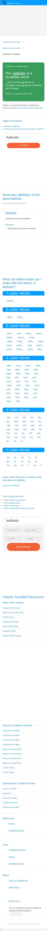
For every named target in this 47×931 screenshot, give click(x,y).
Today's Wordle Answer (12, 636)
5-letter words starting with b (14, 500)
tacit (30, 345)
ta (35, 465)
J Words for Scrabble (11, 731)
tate (9, 397)
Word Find (14, 3)
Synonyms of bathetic (11, 486)
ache (18, 365)
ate (39, 417)
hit (15, 433)
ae (15, 457)
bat (24, 421)
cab (8, 425)
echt (28, 385)
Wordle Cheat (8, 617)
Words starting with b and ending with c (19, 508)
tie (15, 441)
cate (25, 377)
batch (39, 333)
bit (40, 421)
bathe (9, 337)
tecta (9, 349)
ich (30, 433)
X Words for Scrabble (11, 740)
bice (36, 373)
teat (17, 397)
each (9, 385)
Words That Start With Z (12, 749)
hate (26, 389)
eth (8, 429)
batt (35, 369)
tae (8, 437)
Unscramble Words (10, 626)
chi (24, 425)
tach (26, 393)
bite (8, 377)
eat (32, 425)
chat (9, 381)
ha (8, 465)
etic (8, 389)
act (16, 417)
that (18, 401)
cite (35, 381)
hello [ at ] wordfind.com (18, 881)
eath (18, 385)
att (8, 421)
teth (35, 397)
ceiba (9, 341)
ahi (24, 417)
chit (26, 381)
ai (29, 457)
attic (19, 333)
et (36, 461)
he (15, 465)
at (36, 457)
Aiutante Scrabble (10, 798)
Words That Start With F (12, 758)
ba (8, 461)
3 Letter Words (8, 772)
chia (18, 381)
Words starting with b (11, 503)
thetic (19, 317)
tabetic (10, 301)
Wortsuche (7, 793)
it (28, 465)
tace (17, 393)
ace (8, 417)
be (15, 461)
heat (35, 389)
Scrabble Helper (9, 631)
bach (28, 365)
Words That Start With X (12, 763)
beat (9, 373)
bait (8, 369)
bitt (16, 377)
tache (19, 345)
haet (17, 389)
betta (32, 337)
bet (32, 421)
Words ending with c (11, 506)
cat (16, 425)
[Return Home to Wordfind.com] (4, 4)
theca (19, 349)
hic (40, 429)
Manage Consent (15, 914)
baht (38, 365)
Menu (44, 2)
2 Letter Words (8, 768)
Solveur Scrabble (10, 789)
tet (31, 437)
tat (16, 437)
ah (22, 457)
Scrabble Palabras (10, 803)
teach (39, 345)
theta (30, 349)
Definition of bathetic (11, 126)
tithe (39, 349)
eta (40, 425)
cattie (9, 317)
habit (40, 341)
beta (18, 373)
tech (26, 397)
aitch (9, 333)
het (32, 429)
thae (9, 401)
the (39, 437)
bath (26, 369)
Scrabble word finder (17, 850)
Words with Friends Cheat (13, 613)
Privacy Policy (14, 901)
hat (24, 429)
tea (23, 437)
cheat (19, 341)
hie (8, 433)
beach (21, 337)
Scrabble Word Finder (11, 608)
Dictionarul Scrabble (11, 807)
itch (8, 393)
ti (41, 465)
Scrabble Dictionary (11, 622)
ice (23, 433)
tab (38, 433)
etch (37, 385)
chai (34, 377)
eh (29, 461)
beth (27, 373)
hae (16, 429)
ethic (30, 341)
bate (17, 369)
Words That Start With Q (12, 754)
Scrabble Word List (16, 831)
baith (28, 333)
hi (22, 465)
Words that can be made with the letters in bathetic (23, 129)
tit (22, 441)
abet (9, 365)
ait (32, 417)
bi (22, 461)
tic (8, 441)
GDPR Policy (14, 887)
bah (16, 421)
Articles (12, 824)
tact (35, 393)
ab (8, 457)
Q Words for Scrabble (11, 745)
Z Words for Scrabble (11, 735)
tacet (9, 345)
